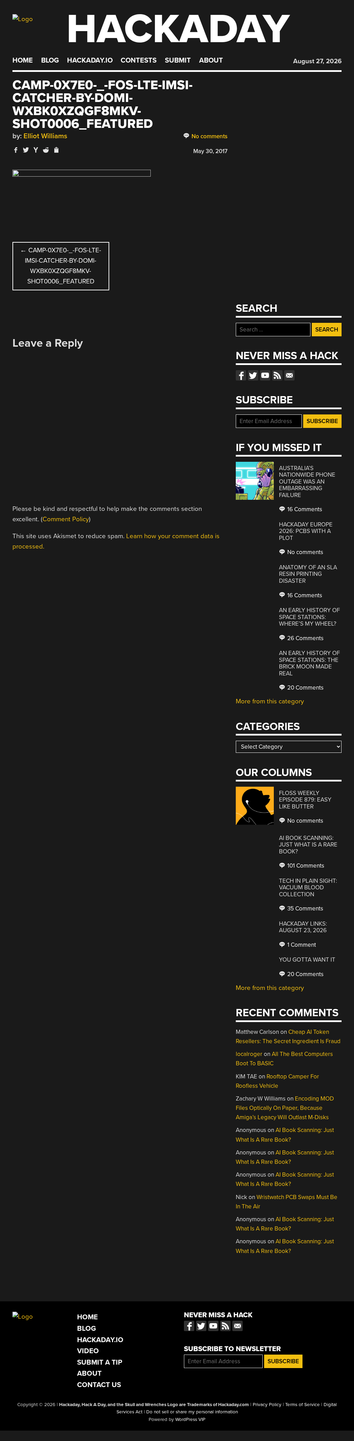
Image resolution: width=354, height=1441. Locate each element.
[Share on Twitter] (25, 150)
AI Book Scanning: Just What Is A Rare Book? (308, 844)
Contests (139, 60)
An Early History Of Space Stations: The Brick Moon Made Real (309, 663)
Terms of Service (302, 1404)
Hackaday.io (90, 60)
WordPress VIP (190, 1419)
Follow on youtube (265, 375)
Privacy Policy (267, 1404)
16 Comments (304, 509)
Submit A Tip (99, 1362)
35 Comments (304, 908)
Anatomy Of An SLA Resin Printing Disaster (308, 574)
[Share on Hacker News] (35, 150)
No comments (208, 136)
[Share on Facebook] (15, 150)
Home (22, 60)
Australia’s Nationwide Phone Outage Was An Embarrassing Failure (307, 482)
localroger (249, 1054)
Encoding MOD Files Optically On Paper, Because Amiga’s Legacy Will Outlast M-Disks (285, 1108)
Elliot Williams (45, 136)
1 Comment (301, 944)
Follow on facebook (241, 375)
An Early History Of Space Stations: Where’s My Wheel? (309, 617)
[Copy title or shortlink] (56, 150)
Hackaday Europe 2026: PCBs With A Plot (306, 531)
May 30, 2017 (210, 151)
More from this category (270, 701)
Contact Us (99, 1385)
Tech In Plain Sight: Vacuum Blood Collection (308, 887)
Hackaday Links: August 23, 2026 (303, 927)
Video (88, 1351)
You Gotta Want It (307, 959)
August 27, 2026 (317, 61)
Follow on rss (277, 375)
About (211, 60)
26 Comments (305, 638)
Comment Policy (66, 519)
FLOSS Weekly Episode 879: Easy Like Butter (305, 799)
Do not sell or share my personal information (192, 1412)
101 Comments (305, 865)
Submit (178, 60)
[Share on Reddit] (46, 150)
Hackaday (178, 29)
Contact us (289, 375)
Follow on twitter (253, 375)
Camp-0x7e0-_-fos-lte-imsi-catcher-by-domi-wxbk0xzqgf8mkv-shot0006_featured (60, 265)
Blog (50, 60)
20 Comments (305, 687)
